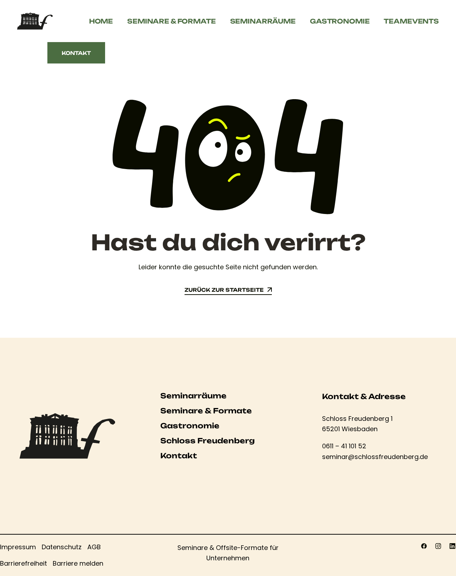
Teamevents (411, 21)
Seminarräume (263, 21)
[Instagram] (438, 546)
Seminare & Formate (171, 21)
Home (101, 21)
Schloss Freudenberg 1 (357, 418)
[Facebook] (424, 546)
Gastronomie (339, 21)
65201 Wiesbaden (350, 428)
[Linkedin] (452, 546)
